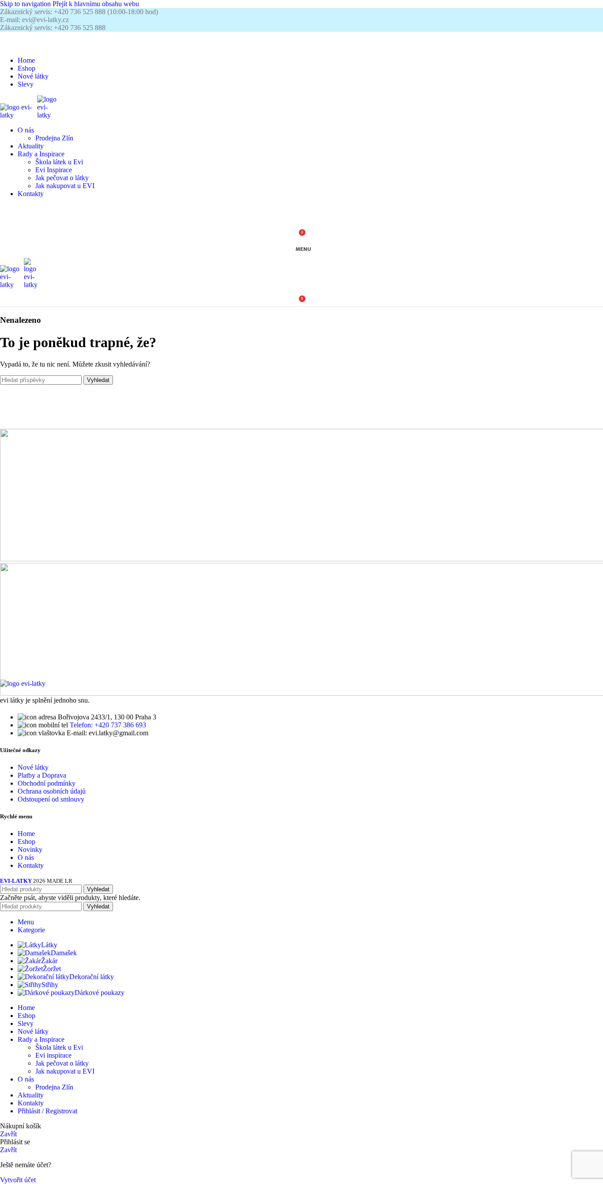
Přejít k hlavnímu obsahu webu (96, 4)
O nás (26, 857)
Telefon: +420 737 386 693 (108, 725)
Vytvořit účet (18, 1180)
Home (26, 833)
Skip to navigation (26, 4)
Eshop (26, 841)
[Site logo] (18, 115)
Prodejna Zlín (54, 138)
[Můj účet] (301, 214)
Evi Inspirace (53, 170)
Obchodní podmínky (46, 783)
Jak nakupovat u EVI (64, 185)
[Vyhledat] (301, 40)
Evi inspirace (53, 1055)
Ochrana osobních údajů (52, 791)
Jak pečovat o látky (62, 178)
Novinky (30, 849)
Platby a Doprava (42, 775)
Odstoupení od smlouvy (51, 799)
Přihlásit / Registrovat (47, 1111)
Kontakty (31, 865)
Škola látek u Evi (59, 162)
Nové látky (33, 767)
